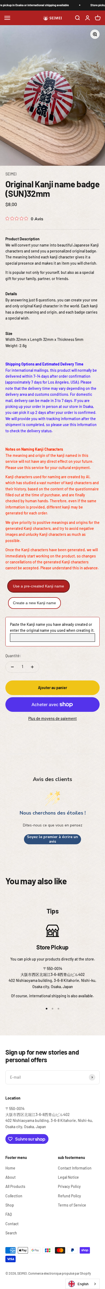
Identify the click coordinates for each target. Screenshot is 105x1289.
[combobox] (82, 1284)
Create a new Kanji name (34, 603)
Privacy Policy (69, 1186)
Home (10, 1168)
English (83, 1284)
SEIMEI (11, 174)
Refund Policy (69, 1196)
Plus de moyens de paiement (52, 718)
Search (11, 1233)
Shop (9, 1205)
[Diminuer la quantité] (12, 667)
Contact (12, 1223)
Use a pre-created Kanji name (38, 586)
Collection (13, 1196)
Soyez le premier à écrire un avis (52, 839)
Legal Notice (68, 1177)
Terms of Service (72, 1205)
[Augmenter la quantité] (32, 667)
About (10, 1177)
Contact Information (75, 1168)
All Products (15, 1186)
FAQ (8, 1214)
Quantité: (13, 655)
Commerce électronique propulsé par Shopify (59, 1273)
